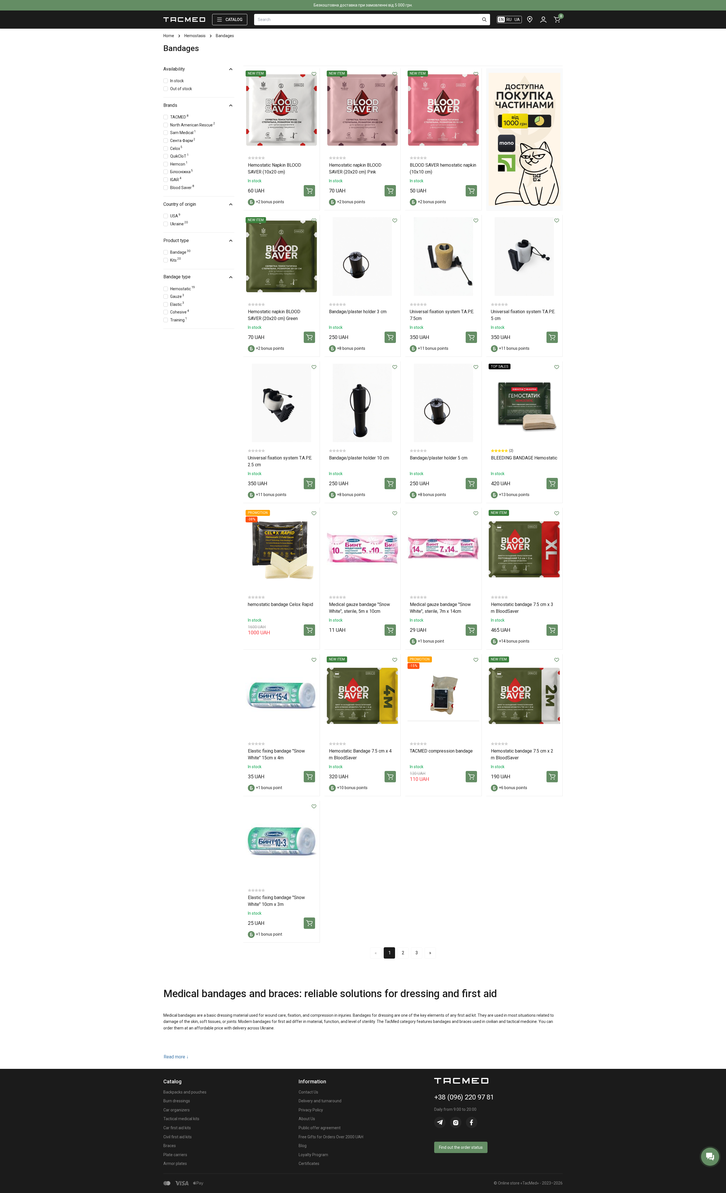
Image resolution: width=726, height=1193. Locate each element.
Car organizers (176, 1110)
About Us (307, 1118)
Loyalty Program (313, 1154)
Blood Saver (182, 187)
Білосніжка (181, 171)
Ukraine (179, 223)
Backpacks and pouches (184, 1092)
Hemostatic (182, 288)
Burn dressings (176, 1101)
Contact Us (308, 1092)
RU (509, 19)
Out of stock (181, 88)
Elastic (177, 303)
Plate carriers (175, 1154)
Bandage (180, 252)
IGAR (175, 179)
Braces (169, 1145)
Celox (176, 148)
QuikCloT (179, 155)
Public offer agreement (320, 1128)
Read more (176, 1056)
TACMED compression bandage (441, 751)
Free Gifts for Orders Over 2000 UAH (331, 1137)
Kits (175, 259)
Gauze (177, 296)
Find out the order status (461, 1147)
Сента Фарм (182, 140)
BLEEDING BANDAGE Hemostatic (524, 458)
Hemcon (178, 163)
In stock (177, 81)
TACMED (179, 116)
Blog (303, 1145)
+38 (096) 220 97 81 (464, 1097)
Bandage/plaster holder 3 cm (358, 311)
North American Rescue (192, 124)
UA (517, 19)
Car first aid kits (177, 1128)
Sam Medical (183, 132)
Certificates (309, 1163)
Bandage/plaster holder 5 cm (438, 458)
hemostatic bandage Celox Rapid (280, 604)
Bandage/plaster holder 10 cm (359, 458)
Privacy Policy (311, 1110)
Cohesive (179, 311)
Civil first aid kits (177, 1137)
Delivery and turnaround (320, 1101)
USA (175, 215)
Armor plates (175, 1163)
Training (178, 319)
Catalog (233, 19)
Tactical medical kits (181, 1118)
